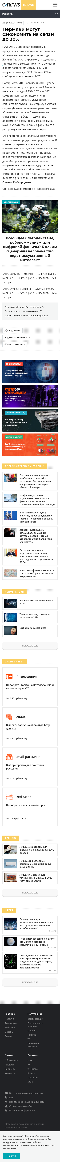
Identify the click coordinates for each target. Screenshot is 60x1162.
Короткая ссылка (16, 344)
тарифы (7, 63)
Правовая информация (22, 1110)
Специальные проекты (35, 1025)
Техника (32, 1034)
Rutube (31, 1073)
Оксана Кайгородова (16, 182)
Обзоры (9, 1031)
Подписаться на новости (17, 337)
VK (29, 1064)
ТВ (29, 1039)
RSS (11, 1097)
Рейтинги (10, 1027)
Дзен (30, 1081)
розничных (26, 121)
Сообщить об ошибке (21, 1106)
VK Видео (33, 1068)
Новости (9, 1018)
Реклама (9, 1064)
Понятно (11, 1155)
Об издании (11, 1060)
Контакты (10, 1073)
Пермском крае (43, 178)
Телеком (28, 4)
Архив (8, 1036)
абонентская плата (14, 112)
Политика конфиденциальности (26, 1101)
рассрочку (8, 129)
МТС (41, 68)
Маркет (32, 1030)
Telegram (33, 1077)
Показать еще (30, 645)
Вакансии (10, 1068)
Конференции (35, 1018)
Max (30, 1060)
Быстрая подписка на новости (26, 1093)
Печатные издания (33, 1045)
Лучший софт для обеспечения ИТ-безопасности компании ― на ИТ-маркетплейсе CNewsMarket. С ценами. (26, 311)
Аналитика (11, 1023)
